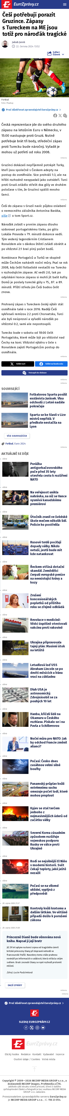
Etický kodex (12, 1054)
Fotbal (9, 443)
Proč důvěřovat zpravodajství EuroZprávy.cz (32, 109)
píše (4, 216)
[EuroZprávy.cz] (23, 4)
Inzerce (60, 1054)
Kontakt (36, 1054)
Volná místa (48, 1059)
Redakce (26, 1054)
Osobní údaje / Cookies (27, 1059)
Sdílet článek (56, 53)
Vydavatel (48, 1054)
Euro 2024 (20, 443)
